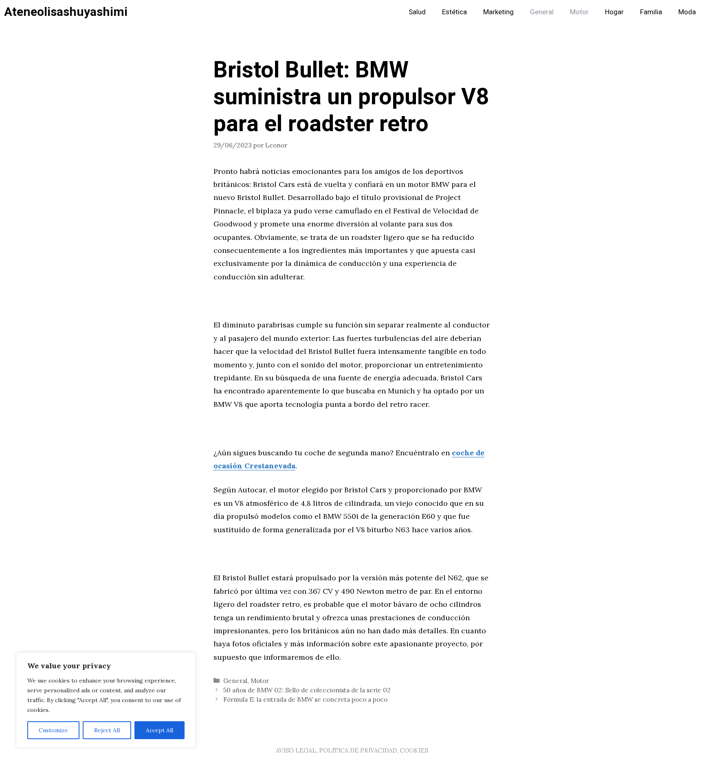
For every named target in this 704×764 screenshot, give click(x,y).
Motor (579, 12)
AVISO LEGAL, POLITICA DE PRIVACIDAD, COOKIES (352, 750)
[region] (106, 700)
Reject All (107, 730)
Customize (53, 730)
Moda (687, 12)
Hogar (614, 12)
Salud (417, 12)
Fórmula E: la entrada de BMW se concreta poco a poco (305, 699)
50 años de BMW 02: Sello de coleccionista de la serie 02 (307, 690)
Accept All (159, 730)
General (542, 12)
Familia (651, 12)
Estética (454, 12)
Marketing (498, 12)
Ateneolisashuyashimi (66, 12)
